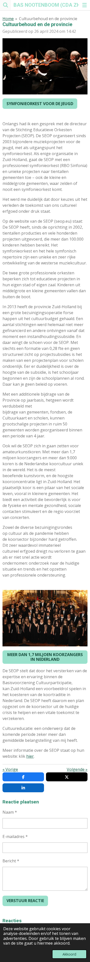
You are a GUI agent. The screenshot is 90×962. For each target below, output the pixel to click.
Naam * (9, 812)
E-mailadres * (15, 836)
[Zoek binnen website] (5, 5)
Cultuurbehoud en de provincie (48, 18)
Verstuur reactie (25, 900)
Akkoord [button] (69, 954)
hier (30, 756)
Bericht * (10, 861)
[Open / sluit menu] (84, 5)
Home (8, 18)
